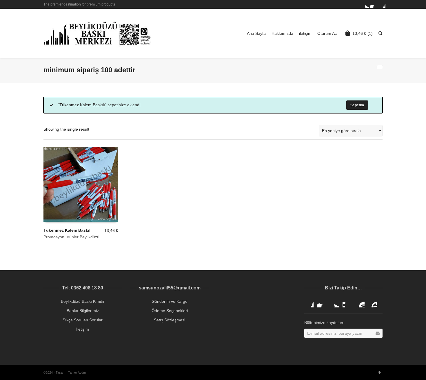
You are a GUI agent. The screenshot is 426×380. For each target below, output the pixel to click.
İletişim (82, 329)
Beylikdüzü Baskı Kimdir (83, 301)
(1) (362, 33)
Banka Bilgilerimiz (83, 310)
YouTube (360, 302)
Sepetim (357, 105)
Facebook (373, 4)
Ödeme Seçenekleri (170, 310)
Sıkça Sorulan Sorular (83, 320)
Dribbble (381, 4)
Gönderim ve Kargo (169, 301)
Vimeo (347, 302)
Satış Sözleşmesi (169, 320)
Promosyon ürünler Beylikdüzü (71, 237)
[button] (409, 363)
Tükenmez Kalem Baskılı (67, 230)
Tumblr (372, 302)
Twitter (365, 4)
